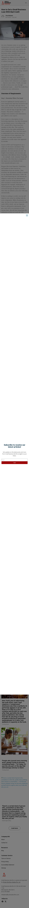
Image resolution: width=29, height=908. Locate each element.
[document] (14, 454)
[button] (27, 215)
